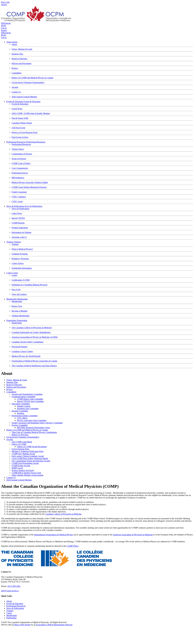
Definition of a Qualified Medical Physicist (29, 285)
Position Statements (20, 227)
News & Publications (15, 206)
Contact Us (16, 92)
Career (9, 273)
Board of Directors (19, 59)
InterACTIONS (18, 218)
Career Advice (18, 263)
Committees (17, 73)
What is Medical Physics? (22, 249)
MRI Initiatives (18, 178)
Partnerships (11, 320)
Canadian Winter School (22, 123)
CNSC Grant (17, 201)
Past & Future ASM (20, 118)
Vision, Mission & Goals (22, 49)
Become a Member (19, 311)
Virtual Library (18, 149)
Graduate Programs (20, 254)
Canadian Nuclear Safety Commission (27, 342)
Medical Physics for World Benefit (26, 356)
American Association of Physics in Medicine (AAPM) (35, 337)
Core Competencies (20, 168)
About (9, 42)
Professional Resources (16, 142)
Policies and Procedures (21, 63)
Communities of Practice (22, 154)
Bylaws (15, 68)
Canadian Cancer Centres (22, 351)
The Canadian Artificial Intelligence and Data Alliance (34, 366)
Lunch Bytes (17, 108)
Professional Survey (20, 173)
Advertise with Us (19, 237)
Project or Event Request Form (24, 132)
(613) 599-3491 (13, 586)
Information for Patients (21, 232)
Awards (15, 87)
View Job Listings (19, 294)
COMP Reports (18, 223)
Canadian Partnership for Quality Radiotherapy (31, 332)
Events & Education (15, 101)
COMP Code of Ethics (21, 163)
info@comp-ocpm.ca (10, 591)
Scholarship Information (22, 268)
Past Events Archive (20, 137)
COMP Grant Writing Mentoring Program (29, 187)
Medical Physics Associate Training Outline (30, 182)
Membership (11, 299)
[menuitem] (9, 601)
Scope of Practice (19, 158)
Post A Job (16, 289)
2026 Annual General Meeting (24, 97)
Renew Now (17, 306)
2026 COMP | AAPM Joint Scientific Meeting (31, 113)
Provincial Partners (19, 346)
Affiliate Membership (20, 316)
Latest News (17, 213)
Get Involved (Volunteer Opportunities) (28, 82)
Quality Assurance (19, 192)
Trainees (10, 242)
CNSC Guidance (19, 197)
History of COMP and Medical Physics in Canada (32, 78)
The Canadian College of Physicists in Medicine (32, 327)
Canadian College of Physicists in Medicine (63, 514)
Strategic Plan (17, 54)
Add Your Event (18, 128)
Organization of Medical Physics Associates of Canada (34, 361)
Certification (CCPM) (21, 280)
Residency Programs (20, 258)
